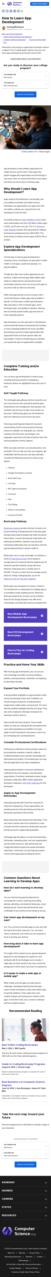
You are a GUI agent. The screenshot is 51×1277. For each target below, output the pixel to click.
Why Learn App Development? (12, 34)
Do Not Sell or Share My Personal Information (24, 1264)
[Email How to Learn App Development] (14, 11)
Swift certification (33, 783)
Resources (9, 1215)
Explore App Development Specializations (18, 37)
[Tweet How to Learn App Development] (10, 11)
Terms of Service (31, 1268)
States (6, 1207)
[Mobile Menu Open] (3, 3)
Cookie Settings (15, 1268)
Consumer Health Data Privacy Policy (25, 1272)
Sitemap (22, 1253)
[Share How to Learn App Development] (3, 11)
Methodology (23, 1260)
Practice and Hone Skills (37, 40)
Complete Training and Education (15, 40)
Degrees (7, 1190)
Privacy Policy (34, 1253)
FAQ (5, 43)
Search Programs (39, 4)
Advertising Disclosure (13, 1257)
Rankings (8, 1182)
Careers (7, 1198)
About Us (11, 1253)
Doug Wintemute (16, 27)
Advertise (29, 1257)
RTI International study (17, 559)
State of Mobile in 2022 (31, 220)
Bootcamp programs (12, 528)
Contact (40, 1257)
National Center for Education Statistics (20, 579)
